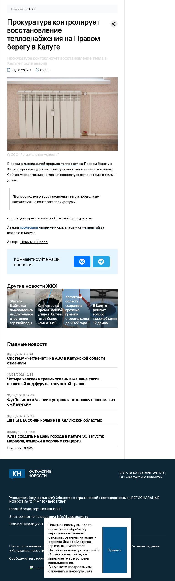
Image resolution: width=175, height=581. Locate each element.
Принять (114, 550)
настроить (76, 566)
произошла (29, 227)
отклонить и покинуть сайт (70, 571)
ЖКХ (32, 9)
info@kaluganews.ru (72, 516)
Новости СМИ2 (20, 448)
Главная (17, 9)
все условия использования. (68, 560)
